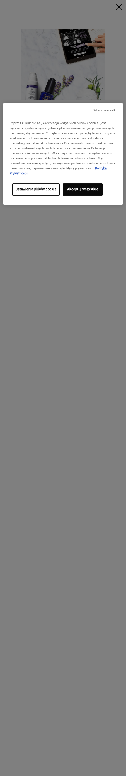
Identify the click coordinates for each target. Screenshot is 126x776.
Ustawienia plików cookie (36, 189)
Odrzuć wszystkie (106, 110)
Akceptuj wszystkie (82, 189)
